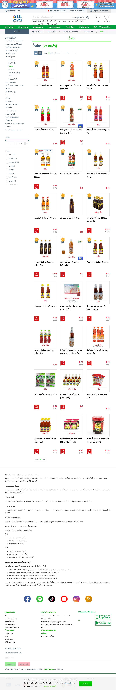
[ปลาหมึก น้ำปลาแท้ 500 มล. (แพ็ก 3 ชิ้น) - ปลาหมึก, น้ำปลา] (45, 336)
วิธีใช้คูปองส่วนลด (10, 625)
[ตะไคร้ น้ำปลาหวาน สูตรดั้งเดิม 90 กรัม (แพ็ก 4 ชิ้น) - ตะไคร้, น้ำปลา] (98, 425)
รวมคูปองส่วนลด (54, 27)
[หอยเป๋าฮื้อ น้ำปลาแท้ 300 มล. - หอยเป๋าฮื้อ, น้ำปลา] (45, 204)
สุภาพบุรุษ (10, 664)
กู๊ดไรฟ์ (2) (12, 155)
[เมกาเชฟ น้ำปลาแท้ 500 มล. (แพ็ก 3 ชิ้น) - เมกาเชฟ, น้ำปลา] (45, 248)
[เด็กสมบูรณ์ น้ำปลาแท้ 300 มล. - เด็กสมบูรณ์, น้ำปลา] (45, 292)
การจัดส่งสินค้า (9, 622)
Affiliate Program (10, 642)
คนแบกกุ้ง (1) (13, 159)
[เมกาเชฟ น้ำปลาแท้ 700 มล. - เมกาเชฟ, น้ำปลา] (71, 204)
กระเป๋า (34, 24)
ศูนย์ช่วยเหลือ (10, 612)
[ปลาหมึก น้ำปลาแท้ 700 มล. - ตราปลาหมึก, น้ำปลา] (45, 116)
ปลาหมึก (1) (12, 174)
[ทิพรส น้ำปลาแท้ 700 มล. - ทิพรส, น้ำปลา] (45, 71)
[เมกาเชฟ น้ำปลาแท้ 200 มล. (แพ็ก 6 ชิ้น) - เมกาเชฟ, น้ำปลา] (98, 204)
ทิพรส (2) (12, 170)
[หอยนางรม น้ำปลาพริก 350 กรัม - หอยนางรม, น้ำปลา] (98, 381)
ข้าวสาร (64, 21)
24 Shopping (9, 633)
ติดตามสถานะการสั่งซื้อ (77, 11)
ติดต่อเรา (44, 633)
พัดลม (82, 21)
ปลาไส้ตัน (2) (13, 177)
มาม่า (76, 21)
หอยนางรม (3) (13, 185)
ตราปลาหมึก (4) (14, 162)
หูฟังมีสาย (57, 21)
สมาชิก (7, 616)
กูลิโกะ (44, 21)
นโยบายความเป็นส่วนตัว (49, 669)
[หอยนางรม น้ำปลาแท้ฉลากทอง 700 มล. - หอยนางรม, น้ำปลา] (98, 160)
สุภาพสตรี (24, 664)
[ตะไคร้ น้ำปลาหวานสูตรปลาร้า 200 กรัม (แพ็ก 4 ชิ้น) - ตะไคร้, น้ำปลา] (71, 425)
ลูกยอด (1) (12, 181)
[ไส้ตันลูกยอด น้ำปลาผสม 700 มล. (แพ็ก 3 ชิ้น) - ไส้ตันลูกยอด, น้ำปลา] (71, 116)
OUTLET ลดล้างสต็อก (102, 27)
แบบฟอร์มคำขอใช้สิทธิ (47, 636)
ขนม (69, 21)
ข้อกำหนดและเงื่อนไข (48, 612)
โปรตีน (43, 24)
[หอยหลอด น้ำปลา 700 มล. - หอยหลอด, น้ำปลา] (71, 160)
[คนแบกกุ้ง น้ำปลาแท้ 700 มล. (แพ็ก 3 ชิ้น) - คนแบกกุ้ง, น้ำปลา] (71, 71)
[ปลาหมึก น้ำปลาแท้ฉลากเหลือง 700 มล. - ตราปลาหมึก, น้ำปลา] (98, 71)
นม (73, 21)
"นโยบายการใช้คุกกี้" (50, 686)
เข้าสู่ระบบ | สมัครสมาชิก (100, 11)
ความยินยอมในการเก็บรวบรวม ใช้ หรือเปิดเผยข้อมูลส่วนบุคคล (57, 626)
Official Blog (9, 639)
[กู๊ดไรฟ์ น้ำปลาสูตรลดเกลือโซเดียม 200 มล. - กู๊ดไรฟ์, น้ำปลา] (98, 292)
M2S (6, 636)
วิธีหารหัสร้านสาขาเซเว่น (12, 627)
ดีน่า (48, 24)
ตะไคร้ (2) (12, 166)
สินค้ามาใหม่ (38, 27)
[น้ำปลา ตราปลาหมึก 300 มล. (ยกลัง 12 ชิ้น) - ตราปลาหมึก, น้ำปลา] (71, 292)
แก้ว (38, 24)
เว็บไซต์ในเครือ (9, 630)
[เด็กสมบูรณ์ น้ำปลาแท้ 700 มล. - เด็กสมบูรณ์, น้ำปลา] (98, 248)
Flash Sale (69, 27)
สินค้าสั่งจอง (84, 27)
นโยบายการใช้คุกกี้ (46, 619)
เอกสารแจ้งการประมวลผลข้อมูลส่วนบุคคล (53, 622)
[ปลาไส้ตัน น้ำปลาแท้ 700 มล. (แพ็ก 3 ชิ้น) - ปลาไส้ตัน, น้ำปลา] (98, 336)
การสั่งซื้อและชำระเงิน (11, 619)
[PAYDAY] (58, 4)
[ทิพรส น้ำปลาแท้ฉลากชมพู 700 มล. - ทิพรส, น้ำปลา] (98, 116)
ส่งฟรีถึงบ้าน (23, 27)
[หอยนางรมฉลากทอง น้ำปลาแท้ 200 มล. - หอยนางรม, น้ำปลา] (45, 160)
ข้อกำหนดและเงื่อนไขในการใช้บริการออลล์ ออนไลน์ (55, 616)
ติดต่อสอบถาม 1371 (13, 11)
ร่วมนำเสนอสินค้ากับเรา (48, 630)
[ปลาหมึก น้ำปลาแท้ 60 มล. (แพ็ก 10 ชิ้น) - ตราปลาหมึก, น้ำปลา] (71, 381)
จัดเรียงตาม (57, 53)
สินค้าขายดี (9, 27)
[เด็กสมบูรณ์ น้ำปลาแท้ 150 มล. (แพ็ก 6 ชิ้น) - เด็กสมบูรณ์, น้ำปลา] (45, 425)
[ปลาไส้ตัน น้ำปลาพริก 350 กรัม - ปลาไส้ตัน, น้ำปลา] (45, 381)
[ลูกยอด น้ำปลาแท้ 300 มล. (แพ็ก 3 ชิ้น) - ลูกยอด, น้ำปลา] (71, 248)
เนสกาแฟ (54, 24)
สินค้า (15, 31)
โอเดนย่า (49, 21)
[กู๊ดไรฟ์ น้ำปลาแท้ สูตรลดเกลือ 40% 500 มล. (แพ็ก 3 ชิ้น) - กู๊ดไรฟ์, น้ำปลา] (71, 336)
